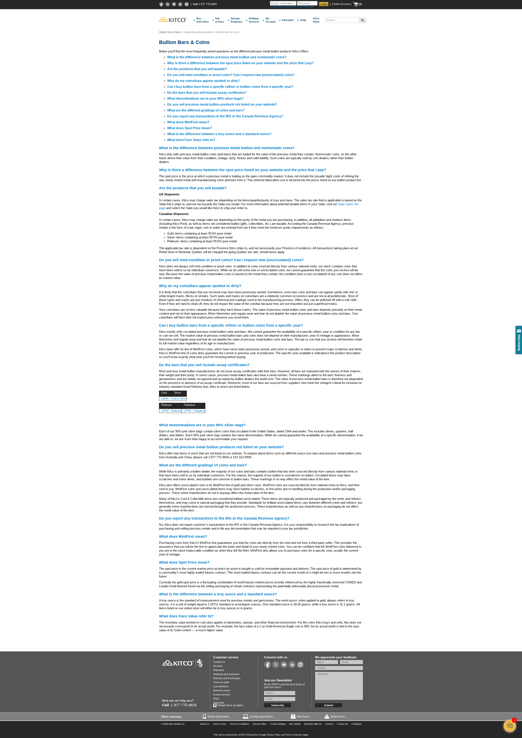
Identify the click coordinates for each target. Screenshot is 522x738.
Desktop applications (261, 716)
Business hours (221, 690)
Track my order (221, 682)
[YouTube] (174, 4)
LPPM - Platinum (171, 410)
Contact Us (342, 724)
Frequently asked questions (199, 32)
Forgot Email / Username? (283, 6)
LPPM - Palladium (194, 410)
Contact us (219, 662)
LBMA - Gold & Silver (174, 398)
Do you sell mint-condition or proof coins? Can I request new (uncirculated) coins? (231, 75)
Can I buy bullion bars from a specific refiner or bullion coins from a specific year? (230, 86)
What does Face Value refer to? (191, 140)
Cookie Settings (278, 724)
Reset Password (305, 6)
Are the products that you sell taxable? (197, 69)
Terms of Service (293, 735)
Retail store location (230, 705)
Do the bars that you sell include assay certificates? (207, 92)
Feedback (357, 724)
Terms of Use (219, 724)
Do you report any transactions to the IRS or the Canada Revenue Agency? (225, 116)
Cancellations (220, 686)
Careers (329, 724)
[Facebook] (161, 4)
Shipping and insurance (226, 674)
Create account (221, 694)
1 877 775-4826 (208, 4)
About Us (204, 724)
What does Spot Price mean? (189, 128)
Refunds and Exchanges (226, 678)
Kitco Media (295, 724)
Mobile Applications (218, 716)
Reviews (218, 666)
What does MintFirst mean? (188, 122)
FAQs (216, 698)
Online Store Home (170, 32)
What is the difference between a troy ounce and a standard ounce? (219, 134)
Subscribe (218, 702)
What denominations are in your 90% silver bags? (205, 98)
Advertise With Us (313, 724)
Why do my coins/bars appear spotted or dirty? (203, 81)
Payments (218, 670)
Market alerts (338, 716)
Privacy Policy (260, 724)
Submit (328, 705)
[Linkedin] (180, 4)
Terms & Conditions (239, 724)
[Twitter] (167, 4)
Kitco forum (303, 716)
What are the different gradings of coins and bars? (206, 110)
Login (324, 4)
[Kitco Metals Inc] (182, 662)
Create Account (341, 4)
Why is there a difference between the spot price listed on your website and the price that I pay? (240, 63)
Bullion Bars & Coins (228, 32)
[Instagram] (186, 4)
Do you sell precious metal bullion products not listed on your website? (222, 104)
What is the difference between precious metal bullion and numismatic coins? (226, 57)
